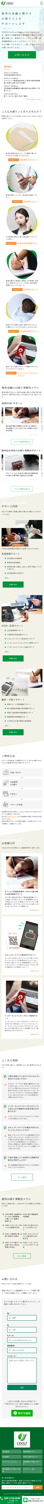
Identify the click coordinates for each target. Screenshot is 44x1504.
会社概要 (5, 1452)
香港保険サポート (29, 1452)
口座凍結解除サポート (29, 331)
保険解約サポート (31, 201)
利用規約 (5, 1457)
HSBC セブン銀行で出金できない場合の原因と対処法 (12, 1244)
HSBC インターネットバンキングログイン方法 (30, 1244)
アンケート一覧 (28, 1469)
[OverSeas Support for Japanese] (7, 3)
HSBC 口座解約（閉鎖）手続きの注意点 (12, 1235)
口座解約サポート (31, 289)
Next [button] (41, 418)
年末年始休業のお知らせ (13, 74)
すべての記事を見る (21, 442)
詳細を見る (13, 584)
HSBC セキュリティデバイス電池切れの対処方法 (30, 1236)
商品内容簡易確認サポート (28, 244)
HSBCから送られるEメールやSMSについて (30, 1227)
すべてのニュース (33, 99)
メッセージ (12, 1356)
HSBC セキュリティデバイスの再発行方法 (12, 1226)
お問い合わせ (22, 54)
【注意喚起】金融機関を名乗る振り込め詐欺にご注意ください (22, 88)
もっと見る (22, 1177)
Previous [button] (3, 418)
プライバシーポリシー (10, 1462)
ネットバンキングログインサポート (28, 374)
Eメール (11, 1335)
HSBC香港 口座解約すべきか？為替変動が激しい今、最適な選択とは (12, 1217)
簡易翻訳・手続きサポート (31, 1463)
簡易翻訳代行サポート (29, 159)
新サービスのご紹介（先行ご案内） (16, 95)
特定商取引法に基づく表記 (11, 1470)
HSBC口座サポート (30, 1457)
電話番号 (11, 1346)
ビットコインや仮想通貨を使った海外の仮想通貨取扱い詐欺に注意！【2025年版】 (22, 80)
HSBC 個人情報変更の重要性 (30, 1215)
